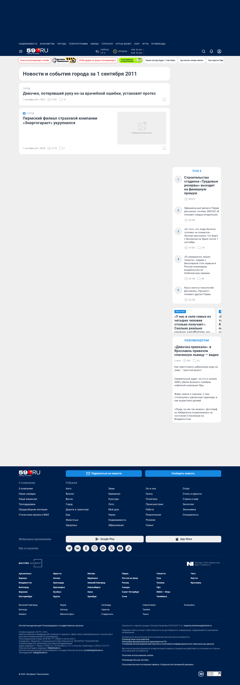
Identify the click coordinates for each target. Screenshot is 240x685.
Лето (111, 504)
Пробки (120, 51)
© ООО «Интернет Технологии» (34, 674)
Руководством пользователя (135, 639)
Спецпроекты (191, 514)
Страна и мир (190, 499)
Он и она (151, 488)
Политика (151, 499)
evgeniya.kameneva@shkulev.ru (198, 625)
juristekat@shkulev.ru (93, 650)
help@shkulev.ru (40, 652)
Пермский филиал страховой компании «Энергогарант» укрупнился (60, 120)
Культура (113, 499)
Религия (150, 519)
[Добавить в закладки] (164, 100)
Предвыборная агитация (33, 509)
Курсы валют (124, 44)
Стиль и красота (192, 493)
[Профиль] (219, 51)
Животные (72, 519)
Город (69, 504)
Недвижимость (28, 44)
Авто (69, 488)
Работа (150, 509)
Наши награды (27, 493)
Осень (149, 493)
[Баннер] (64, 60)
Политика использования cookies (137, 655)
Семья (149, 525)
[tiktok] (128, 548)
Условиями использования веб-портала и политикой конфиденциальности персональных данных (168, 644)
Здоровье (71, 525)
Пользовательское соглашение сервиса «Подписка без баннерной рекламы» (158, 664)
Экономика (189, 509)
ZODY (137, 44)
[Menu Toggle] (21, 51)
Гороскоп (107, 44)
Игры (145, 44)
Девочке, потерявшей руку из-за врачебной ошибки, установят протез (89, 93)
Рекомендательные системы (135, 660)
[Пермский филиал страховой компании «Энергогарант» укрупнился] (141, 128)
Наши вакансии (28, 499)
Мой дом (113, 509)
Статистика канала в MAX (34, 514)
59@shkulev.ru (54, 648)
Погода (61, 44)
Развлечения (153, 514)
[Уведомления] (211, 51)
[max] (103, 548)
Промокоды (158, 44)
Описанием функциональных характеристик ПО (144, 642)
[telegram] (69, 548)
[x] (111, 548)
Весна (69, 499)
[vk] (77, 548)
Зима (111, 488)
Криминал (114, 493)
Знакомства (47, 44)
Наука (111, 514)
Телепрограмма (78, 44)
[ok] (86, 548)
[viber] (94, 548)
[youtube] (120, 548)
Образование (116, 525)
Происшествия (154, 504)
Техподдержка (27, 504)
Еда (68, 514)
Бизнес (70, 493)
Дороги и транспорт (77, 509)
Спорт (186, 488)
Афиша (95, 44)
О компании (26, 488)
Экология (188, 504)
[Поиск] (204, 51)
